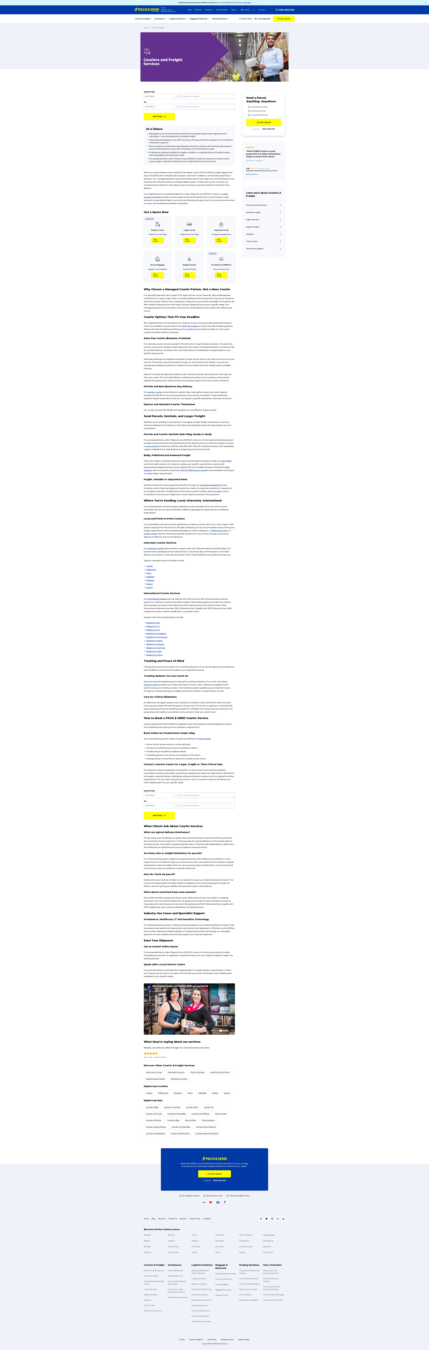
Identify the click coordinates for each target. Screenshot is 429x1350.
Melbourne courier (218, 531)
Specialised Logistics (199, 1295)
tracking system (151, 685)
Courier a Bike (152, 1107)
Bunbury (171, 1235)
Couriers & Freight (154, 1265)
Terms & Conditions (196, 1339)
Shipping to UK (153, 630)
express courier (155, 392)
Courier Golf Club (154, 1114)
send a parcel (204, 739)
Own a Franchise (221, 10)
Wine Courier (221, 1114)
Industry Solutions (198, 1279)
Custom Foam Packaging (249, 1284)
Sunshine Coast (245, 1247)
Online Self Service (175, 1271)
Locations (207, 1219)
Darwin (149, 588)
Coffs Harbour (173, 1252)
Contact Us (208, 10)
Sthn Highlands (245, 1235)
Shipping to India (154, 651)
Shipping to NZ (153, 623)
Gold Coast (195, 1247)
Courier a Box (192, 1107)
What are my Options (152, 1311)
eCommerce (174, 1265)
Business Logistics (199, 1284)
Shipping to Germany (155, 648)
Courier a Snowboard (155, 1133)
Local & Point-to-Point (220, 1072)
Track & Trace (194, 1219)
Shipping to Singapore (156, 634)
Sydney (149, 566)
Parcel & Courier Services (154, 1271)
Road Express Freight (155, 1079)
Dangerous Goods (227, 1339)
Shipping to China (154, 655)
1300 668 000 (268, 129)
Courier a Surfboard (200, 1114)
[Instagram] (272, 1219)
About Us (198, 10)
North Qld (219, 1247)
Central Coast (173, 1247)
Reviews (183, 1219)
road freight (226, 461)
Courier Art (209, 1107)
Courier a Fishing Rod (180, 1133)
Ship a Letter (190, 1120)
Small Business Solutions (201, 1300)
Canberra (171, 1241)
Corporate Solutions (199, 1305)
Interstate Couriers (176, 1072)
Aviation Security (243, 1339)
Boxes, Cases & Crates (248, 1289)
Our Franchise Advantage (273, 1295)
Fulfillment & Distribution (201, 1289)
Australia (247, 10)
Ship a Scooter (208, 1120)
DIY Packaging (245, 1295)
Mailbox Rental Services (201, 1322)
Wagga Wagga (268, 1235)
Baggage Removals (223, 1290)
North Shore (268, 1252)
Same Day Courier (154, 1072)
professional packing (209, 485)
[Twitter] (266, 1219)
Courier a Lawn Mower (156, 1127)
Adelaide (150, 577)
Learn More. (247, 2)
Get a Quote (155, 240)
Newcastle (219, 1241)
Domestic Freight (151, 1276)
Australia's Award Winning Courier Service (168, 10)
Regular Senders (150, 1295)
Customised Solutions (200, 1311)
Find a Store (247, 19)
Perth (148, 573)
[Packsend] (147, 10)
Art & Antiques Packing (248, 1279)
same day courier (190, 326)
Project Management (200, 1316)
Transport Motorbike (176, 1114)
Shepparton (244, 1241)
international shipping (157, 599)
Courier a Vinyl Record (206, 1127)
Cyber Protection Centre (178, 1297)
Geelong (194, 1241)
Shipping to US (153, 626)
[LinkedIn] (283, 1219)
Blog (189, 10)
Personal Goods (221, 1295)
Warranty (147, 1300)
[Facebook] (261, 1219)
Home (146, 28)
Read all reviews (251, 174)
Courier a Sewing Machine (206, 1133)
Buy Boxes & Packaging (248, 1300)
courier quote (151, 446)
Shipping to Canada (155, 644)
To (145, 102)
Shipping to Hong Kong (156, 637)
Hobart (149, 584)
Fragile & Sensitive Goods (225, 1274)
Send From (149, 92)
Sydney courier (150, 534)
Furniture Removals (223, 1279)
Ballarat (147, 1241)
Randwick (267, 1247)
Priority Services (197, 1072)
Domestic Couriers (179, 1079)
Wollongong (268, 1241)
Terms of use (211, 1339)
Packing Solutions (249, 1265)
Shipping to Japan (154, 641)
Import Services (150, 1289)
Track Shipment (263, 19)
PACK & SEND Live (175, 1276)
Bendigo (147, 1247)
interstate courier (155, 548)
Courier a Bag (173, 1120)
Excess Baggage (222, 1284)
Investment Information (273, 1300)
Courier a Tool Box (172, 1107)
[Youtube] (278, 1219)
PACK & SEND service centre (194, 470)
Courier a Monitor (154, 1120)
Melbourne (151, 570)
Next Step (157, 116)
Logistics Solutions (202, 1265)
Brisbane (150, 580)
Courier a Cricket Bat (181, 1127)
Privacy (182, 1339)
